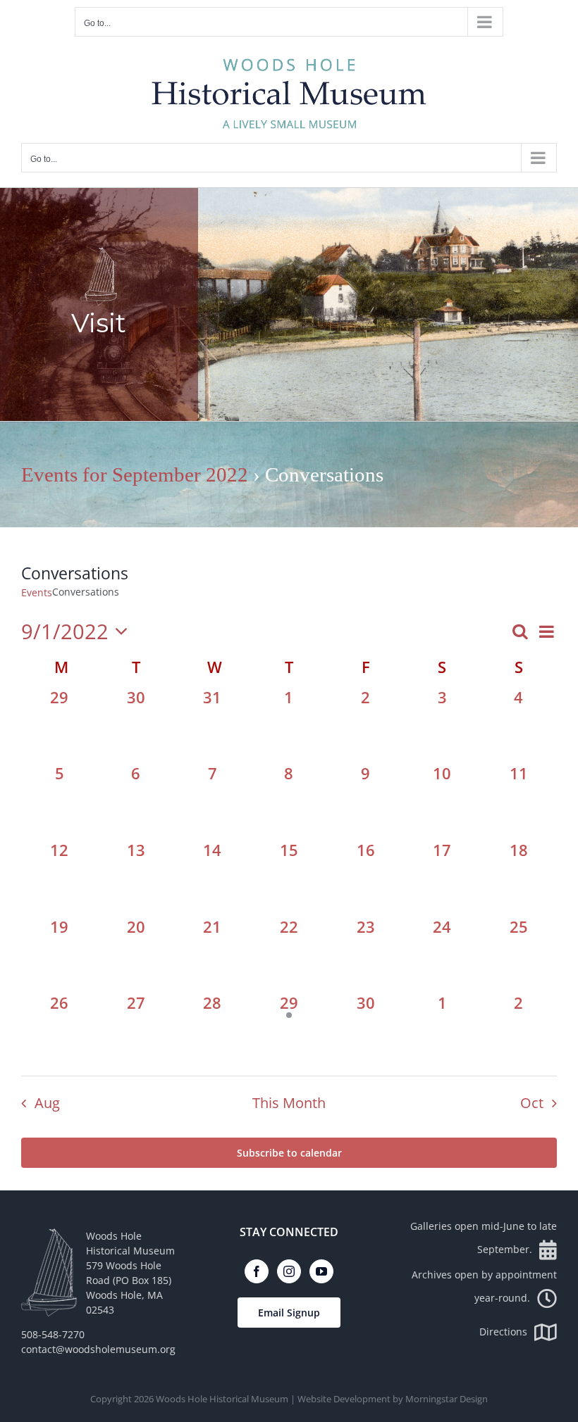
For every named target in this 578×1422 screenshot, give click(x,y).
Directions (503, 1331)
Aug (47, 1102)
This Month (289, 1102)
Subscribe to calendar (289, 1153)
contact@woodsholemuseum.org (98, 1349)
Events (36, 592)
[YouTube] (321, 1271)
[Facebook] (257, 1271)
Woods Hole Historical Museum (222, 1398)
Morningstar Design (446, 1398)
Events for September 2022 (134, 474)
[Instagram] (289, 1271)
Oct (531, 1102)
